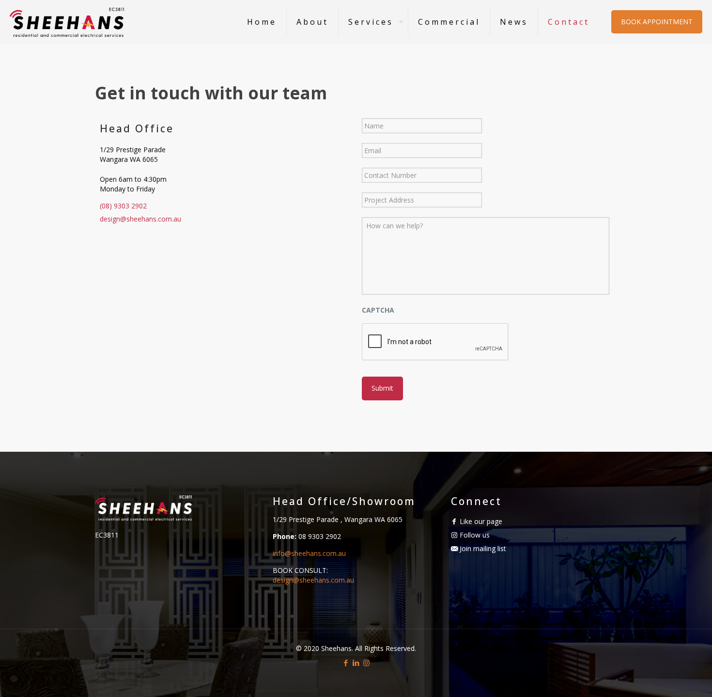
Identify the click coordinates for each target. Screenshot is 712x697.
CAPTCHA (378, 310)
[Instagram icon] (366, 662)
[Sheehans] (67, 22)
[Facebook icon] (346, 662)
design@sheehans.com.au (140, 218)
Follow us (475, 534)
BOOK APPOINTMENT (657, 21)
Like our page (481, 521)
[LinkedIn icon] (356, 662)
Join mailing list (483, 548)
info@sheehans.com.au (309, 553)
